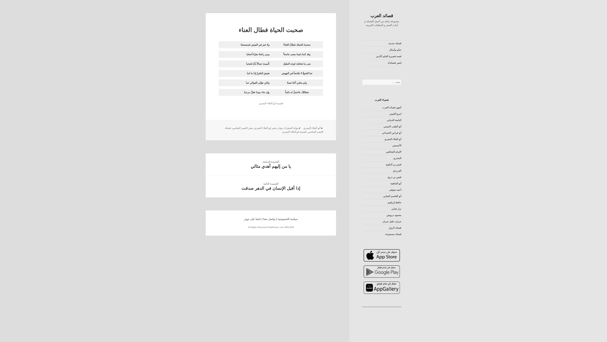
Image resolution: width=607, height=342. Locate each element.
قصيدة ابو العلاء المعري (294, 131)
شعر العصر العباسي (242, 128)
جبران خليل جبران (391, 221)
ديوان (280, 128)
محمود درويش (393, 215)
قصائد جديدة (395, 43)
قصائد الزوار (395, 227)
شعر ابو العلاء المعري (265, 128)
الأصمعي (396, 145)
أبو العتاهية (395, 183)
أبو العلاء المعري (392, 139)
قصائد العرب (382, 15)
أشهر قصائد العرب (391, 107)
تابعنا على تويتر (252, 219)
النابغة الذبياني (394, 120)
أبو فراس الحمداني (391, 132)
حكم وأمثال (395, 49)
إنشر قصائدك (394, 62)
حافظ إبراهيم (394, 202)
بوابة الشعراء (291, 128)
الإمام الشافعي (393, 151)
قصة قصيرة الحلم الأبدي (388, 56)
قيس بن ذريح (394, 177)
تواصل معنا (269, 219)
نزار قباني (396, 208)
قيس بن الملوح (393, 164)
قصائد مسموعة (393, 234)
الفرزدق (397, 170)
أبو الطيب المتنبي (392, 126)
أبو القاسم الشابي (392, 196)
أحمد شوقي (395, 189)
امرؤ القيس (395, 113)
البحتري (397, 158)
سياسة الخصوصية (288, 219)
